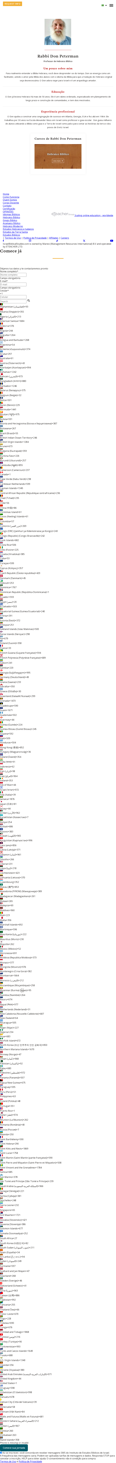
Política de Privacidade (35, 237)
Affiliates (53, 237)
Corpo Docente (11, 202)
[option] (58, 305)
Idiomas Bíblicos (11, 214)
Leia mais (57, 161)
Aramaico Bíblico (11, 223)
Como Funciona (11, 197)
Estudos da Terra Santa (15, 232)
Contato (7, 205)
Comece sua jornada (14, 1447)
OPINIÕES (8, 211)
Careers (65, 237)
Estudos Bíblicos (11, 234)
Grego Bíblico (10, 220)
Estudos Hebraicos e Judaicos (18, 229)
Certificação (9, 208)
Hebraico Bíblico (11, 217)
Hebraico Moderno (13, 226)
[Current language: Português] (104, 5)
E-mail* (4, 281)
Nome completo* (9, 271)
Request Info (12, 3)
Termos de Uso (13, 237)
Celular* (4, 290)
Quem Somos (10, 199)
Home (6, 194)
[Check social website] (3, 240)
